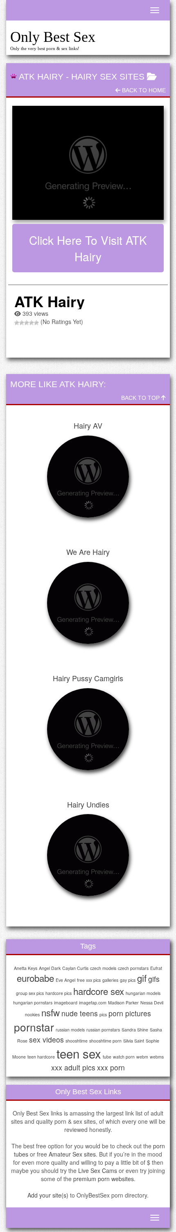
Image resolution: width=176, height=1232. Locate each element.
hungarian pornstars (32, 1002)
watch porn (124, 1057)
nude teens (79, 1013)
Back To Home (143, 90)
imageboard (65, 1002)
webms (157, 1057)
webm (142, 1057)
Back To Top (141, 398)
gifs (154, 979)
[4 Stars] (31, 322)
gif (142, 977)
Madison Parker (123, 1002)
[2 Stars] (21, 322)
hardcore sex (98, 990)
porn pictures (129, 1013)
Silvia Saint (133, 1041)
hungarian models (143, 993)
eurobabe (35, 977)
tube (107, 1057)
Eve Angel (65, 980)
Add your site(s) (47, 1195)
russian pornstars (103, 1030)
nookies (32, 1014)
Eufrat (156, 968)
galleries (110, 980)
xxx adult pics (73, 1067)
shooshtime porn (105, 1041)
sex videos (46, 1039)
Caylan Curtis (75, 968)
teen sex (78, 1053)
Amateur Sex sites (72, 1154)
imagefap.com (92, 1002)
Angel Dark (50, 968)
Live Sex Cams (97, 1170)
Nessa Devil (151, 1002)
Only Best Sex (52, 37)
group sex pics (30, 993)
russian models (70, 1030)
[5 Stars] (36, 322)
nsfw (50, 1012)
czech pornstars (133, 968)
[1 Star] (16, 322)
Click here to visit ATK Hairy (88, 248)
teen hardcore (41, 1057)
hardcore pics (58, 993)
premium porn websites (103, 1179)
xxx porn (111, 1067)
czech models (103, 968)
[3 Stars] (26, 322)
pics (103, 1014)
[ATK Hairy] (88, 163)
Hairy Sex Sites (107, 76)
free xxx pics (89, 980)
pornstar (34, 1026)
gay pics (127, 980)
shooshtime (76, 1041)
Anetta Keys (25, 968)
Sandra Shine (135, 1030)
